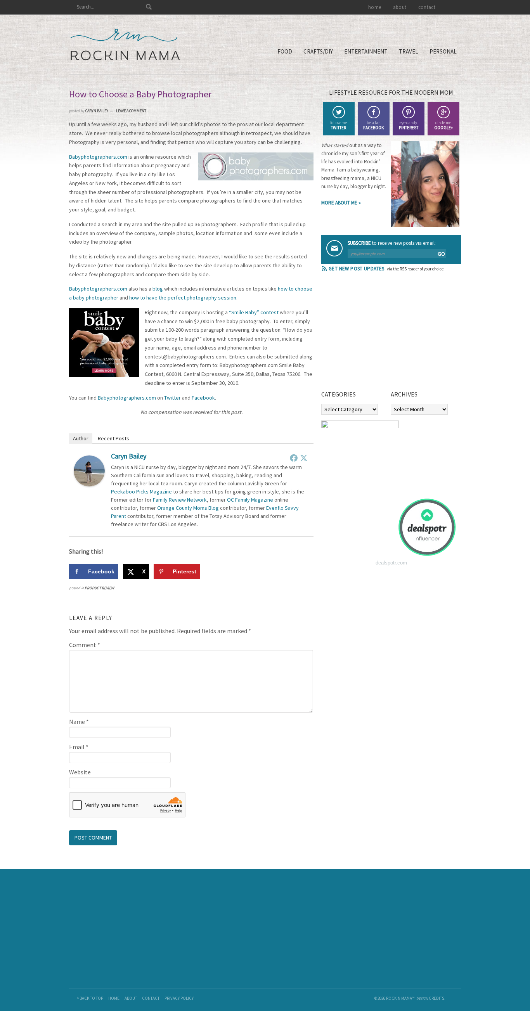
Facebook (203, 397)
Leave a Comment (131, 110)
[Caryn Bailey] (89, 484)
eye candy (408, 125)
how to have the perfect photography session (182, 297)
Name (79, 721)
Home (114, 998)
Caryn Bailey (128, 456)
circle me (443, 125)
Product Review (99, 587)
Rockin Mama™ (125, 44)
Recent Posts (113, 438)
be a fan (373, 125)
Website (80, 772)
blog (157, 288)
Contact (150, 998)
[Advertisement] (379, 333)
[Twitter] (303, 457)
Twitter (172, 397)
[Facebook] (293, 457)
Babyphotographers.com (98, 156)
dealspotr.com (391, 563)
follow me (338, 125)
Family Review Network (180, 499)
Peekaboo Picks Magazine (141, 491)
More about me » (341, 202)
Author (80, 438)
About (131, 998)
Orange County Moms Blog (188, 507)
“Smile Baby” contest (254, 312)
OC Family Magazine (250, 499)
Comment (84, 645)
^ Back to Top (90, 998)
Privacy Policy (179, 998)
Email (78, 747)
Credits (436, 998)
